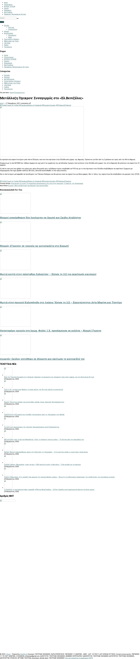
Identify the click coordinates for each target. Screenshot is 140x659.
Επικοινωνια (8, 5)
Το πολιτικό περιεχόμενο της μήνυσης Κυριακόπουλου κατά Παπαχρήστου (31, 427)
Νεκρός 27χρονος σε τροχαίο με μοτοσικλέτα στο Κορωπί (34, 245)
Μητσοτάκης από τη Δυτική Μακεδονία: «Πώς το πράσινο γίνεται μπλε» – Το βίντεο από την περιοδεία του (44, 440)
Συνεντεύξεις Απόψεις (11, 39)
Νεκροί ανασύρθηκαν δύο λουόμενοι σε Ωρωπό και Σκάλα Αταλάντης (40, 217)
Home (12, 93)
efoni (2, 103)
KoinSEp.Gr (23, 654)
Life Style (7, 43)
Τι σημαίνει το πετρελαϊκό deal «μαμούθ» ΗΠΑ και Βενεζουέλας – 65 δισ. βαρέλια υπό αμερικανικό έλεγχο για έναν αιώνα (49, 490)
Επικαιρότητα (12, 29)
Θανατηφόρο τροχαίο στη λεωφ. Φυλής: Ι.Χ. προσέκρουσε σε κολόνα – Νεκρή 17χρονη (50, 330)
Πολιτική (11, 27)
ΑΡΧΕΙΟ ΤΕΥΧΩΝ (9, 6)
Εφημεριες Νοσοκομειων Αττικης (15, 14)
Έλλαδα (6, 26)
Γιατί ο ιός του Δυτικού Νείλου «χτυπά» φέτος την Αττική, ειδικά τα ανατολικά (33, 390)
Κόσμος (6, 31)
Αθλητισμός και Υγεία (11, 41)
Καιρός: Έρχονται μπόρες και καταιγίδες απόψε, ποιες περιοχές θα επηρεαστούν (34, 402)
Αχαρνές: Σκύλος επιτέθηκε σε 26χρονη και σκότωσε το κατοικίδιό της (42, 358)
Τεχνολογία (8, 47)
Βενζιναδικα (8, 12)
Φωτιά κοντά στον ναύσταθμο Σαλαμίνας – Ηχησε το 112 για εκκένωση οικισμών (48, 274)
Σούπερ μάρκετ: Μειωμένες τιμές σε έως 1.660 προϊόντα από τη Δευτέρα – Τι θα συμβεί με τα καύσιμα (42, 465)
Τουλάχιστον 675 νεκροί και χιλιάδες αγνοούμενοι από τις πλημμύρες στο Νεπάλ (34, 415)
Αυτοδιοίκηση (8, 33)
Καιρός (6, 8)
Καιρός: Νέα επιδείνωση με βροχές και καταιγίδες (28, 185)
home (6, 3)
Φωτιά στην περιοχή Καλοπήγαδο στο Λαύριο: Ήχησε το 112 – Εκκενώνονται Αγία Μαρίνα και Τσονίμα (61, 302)
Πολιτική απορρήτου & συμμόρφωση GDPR (79, 658)
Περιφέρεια (12, 35)
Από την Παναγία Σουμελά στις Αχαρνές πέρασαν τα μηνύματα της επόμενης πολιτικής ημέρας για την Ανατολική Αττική (49, 377)
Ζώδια (6, 45)
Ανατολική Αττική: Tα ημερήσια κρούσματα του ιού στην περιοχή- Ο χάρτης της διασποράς (47, 183)
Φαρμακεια (7, 10)
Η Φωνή (8, 654)
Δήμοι (10, 37)
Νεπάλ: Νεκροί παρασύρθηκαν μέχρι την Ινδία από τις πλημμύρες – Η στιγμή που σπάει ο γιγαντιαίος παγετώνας (46, 452)
